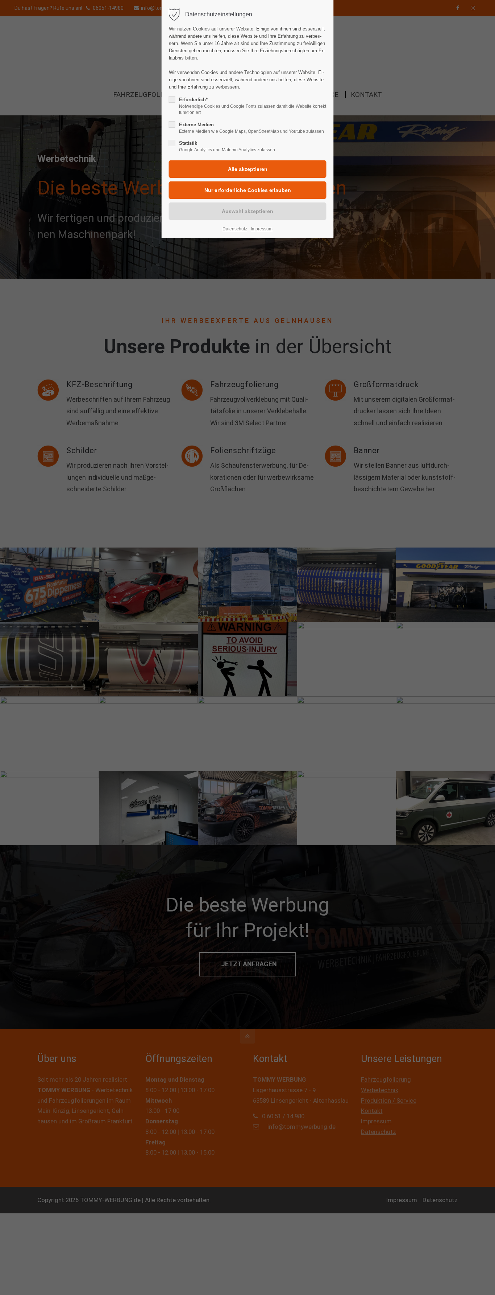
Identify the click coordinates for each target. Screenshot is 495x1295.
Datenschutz (234, 228)
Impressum (262, 228)
